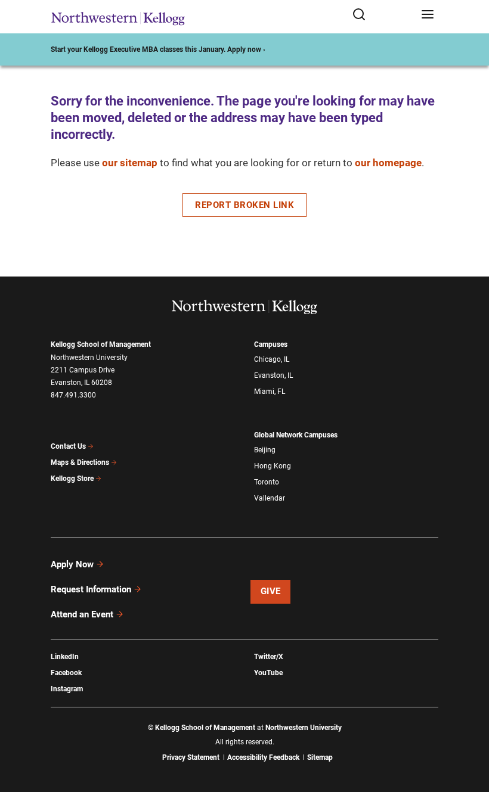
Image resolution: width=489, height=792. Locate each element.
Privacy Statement (190, 757)
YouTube (268, 673)
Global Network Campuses (296, 435)
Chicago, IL (271, 359)
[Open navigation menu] (427, 15)
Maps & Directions (80, 462)
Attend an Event (82, 614)
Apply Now (72, 564)
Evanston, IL (273, 375)
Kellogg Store (72, 478)
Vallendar (269, 498)
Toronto (266, 482)
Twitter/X (268, 657)
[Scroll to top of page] (469, 730)
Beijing (265, 450)
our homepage (388, 163)
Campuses (270, 344)
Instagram (67, 689)
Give (271, 591)
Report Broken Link (244, 205)
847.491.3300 (73, 395)
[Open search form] (382, 15)
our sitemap (129, 163)
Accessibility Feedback (263, 757)
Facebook (66, 673)
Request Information (91, 589)
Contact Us (68, 446)
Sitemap (320, 757)
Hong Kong (272, 466)
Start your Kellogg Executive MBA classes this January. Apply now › (158, 49)
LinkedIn (65, 657)
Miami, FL (269, 391)
